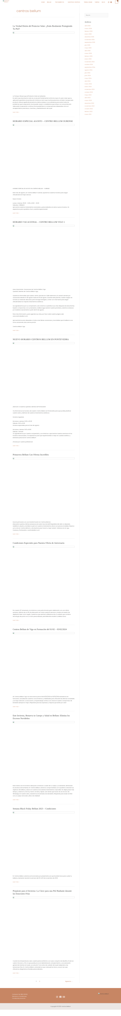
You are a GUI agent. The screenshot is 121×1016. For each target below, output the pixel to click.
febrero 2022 (88, 111)
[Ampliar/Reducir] (3, 1011)
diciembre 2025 (89, 37)
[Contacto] (64, 997)
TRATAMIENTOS (59, 2)
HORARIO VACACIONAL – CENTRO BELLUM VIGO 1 (39, 222)
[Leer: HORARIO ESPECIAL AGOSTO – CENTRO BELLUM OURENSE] (44, 155)
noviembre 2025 (89, 39)
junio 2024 (88, 75)
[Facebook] (111, 2)
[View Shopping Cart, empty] (116, 2)
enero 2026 (88, 34)
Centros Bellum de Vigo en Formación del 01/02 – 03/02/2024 (40, 629)
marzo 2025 (88, 53)
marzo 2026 (88, 28)
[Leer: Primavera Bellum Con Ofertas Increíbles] (44, 488)
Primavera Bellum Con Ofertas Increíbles (31, 454)
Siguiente (69, 981)
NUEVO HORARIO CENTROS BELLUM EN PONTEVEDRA (41, 339)
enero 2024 (88, 86)
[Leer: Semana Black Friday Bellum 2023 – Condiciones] (44, 842)
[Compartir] (17, 1011)
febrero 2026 (88, 31)
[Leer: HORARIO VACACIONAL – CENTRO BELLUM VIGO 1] (44, 256)
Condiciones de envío (18, 998)
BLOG (103, 2)
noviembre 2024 (89, 62)
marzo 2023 (88, 100)
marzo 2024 (88, 84)
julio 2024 (87, 73)
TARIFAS (97, 2)
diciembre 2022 (89, 103)
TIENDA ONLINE (88, 2)
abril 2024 (87, 81)
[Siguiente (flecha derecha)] (10, 1013)
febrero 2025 (88, 56)
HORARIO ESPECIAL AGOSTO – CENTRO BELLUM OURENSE (43, 121)
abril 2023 (87, 97)
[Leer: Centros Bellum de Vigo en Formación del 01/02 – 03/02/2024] (44, 663)
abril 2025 (87, 50)
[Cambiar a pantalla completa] (10, 1011)
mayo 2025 (88, 48)
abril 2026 (87, 26)
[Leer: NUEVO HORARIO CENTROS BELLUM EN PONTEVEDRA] (44, 373)
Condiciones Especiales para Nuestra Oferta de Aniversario (38, 543)
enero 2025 (88, 59)
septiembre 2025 (90, 42)
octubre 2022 (89, 109)
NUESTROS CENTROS (74, 2)
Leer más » (16, 112)
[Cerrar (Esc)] (24, 1011)
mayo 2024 (88, 78)
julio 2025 (87, 45)
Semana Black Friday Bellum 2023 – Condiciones (34, 808)
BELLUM (49, 2)
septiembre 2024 (90, 67)
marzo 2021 (88, 114)
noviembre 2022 (89, 106)
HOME (43, 2)
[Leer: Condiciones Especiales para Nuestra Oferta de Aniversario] (44, 576)
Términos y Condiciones (19, 996)
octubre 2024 (89, 64)
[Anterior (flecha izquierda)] (3, 1013)
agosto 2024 (88, 70)
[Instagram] (108, 2)
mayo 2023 (88, 95)
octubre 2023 (89, 92)
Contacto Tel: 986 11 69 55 (19, 994)
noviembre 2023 (89, 89)
